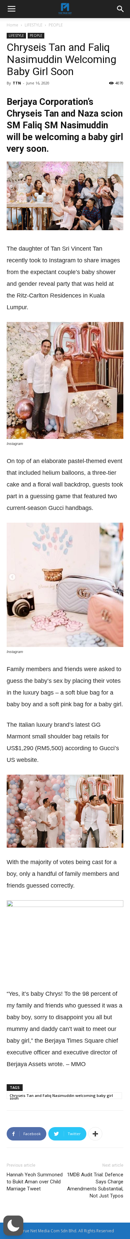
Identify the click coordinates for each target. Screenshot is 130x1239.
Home (12, 25)
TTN (17, 82)
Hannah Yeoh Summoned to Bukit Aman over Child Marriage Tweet (35, 1182)
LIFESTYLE (33, 25)
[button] (13, 1226)
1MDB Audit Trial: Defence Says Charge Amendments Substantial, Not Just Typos (95, 1185)
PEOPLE (56, 25)
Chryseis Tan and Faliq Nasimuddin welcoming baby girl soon (61, 1096)
